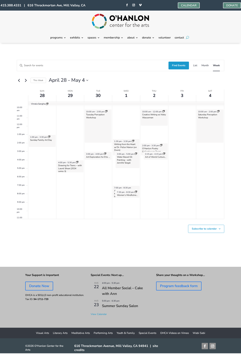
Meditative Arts (80, 333)
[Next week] (26, 80)
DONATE (232, 5)
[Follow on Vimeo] (140, 5)
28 (42, 95)
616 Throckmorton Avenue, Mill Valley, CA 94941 (111, 346)
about (131, 38)
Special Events (147, 333)
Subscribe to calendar (204, 228)
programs (56, 38)
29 (70, 95)
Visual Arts (42, 333)
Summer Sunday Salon (120, 306)
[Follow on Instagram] (133, 5)
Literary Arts (60, 333)
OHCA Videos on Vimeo (174, 333)
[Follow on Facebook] (127, 5)
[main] (120, 155)
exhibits (75, 38)
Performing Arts (103, 333)
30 (98, 95)
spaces (92, 38)
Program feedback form (179, 286)
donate (146, 38)
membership (112, 38)
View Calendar (99, 314)
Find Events (178, 65)
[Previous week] (19, 80)
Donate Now (39, 286)
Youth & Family (126, 333)
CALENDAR (189, 5)
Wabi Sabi (199, 333)
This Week (38, 80)
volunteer (164, 38)
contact (179, 38)
